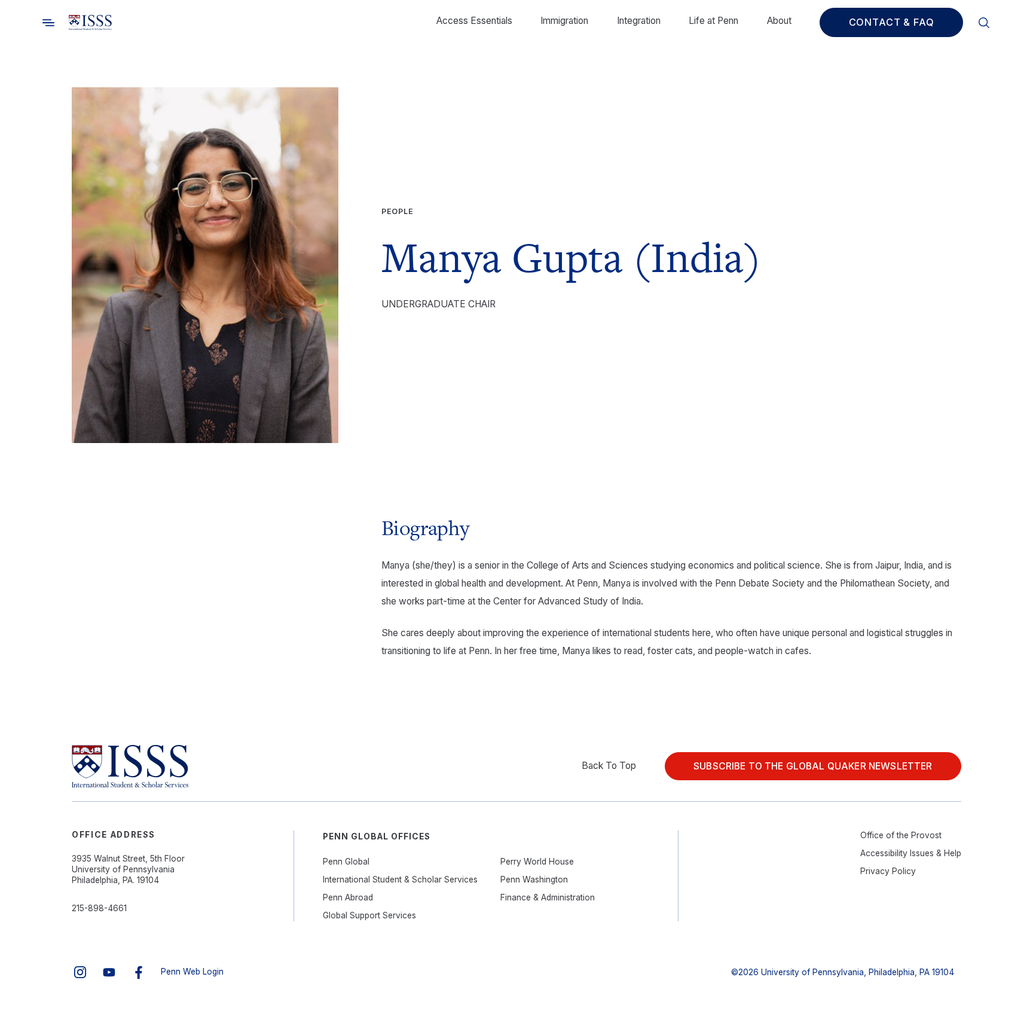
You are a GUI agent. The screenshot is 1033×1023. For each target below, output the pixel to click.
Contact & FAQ (891, 22)
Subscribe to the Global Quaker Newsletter (812, 766)
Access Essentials (474, 20)
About (779, 20)
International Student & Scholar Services (400, 879)
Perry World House (537, 861)
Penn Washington (534, 879)
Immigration (564, 20)
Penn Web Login (192, 971)
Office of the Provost (901, 835)
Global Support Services (369, 915)
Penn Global (346, 861)
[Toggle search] (48, 23)
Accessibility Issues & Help (910, 853)
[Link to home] (90, 22)
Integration (639, 20)
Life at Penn (713, 20)
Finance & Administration (547, 897)
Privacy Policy (888, 871)
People (397, 211)
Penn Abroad (348, 897)
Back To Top (609, 765)
